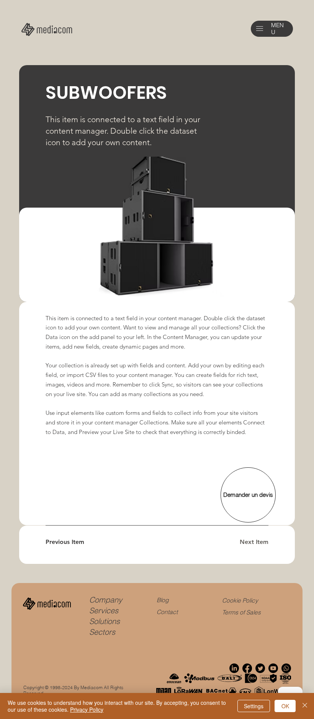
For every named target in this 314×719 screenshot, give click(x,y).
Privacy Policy (86, 709)
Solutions (104, 621)
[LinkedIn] (234, 668)
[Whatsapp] (286, 668)
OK (285, 706)
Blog (162, 600)
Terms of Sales (241, 612)
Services (103, 610)
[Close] (304, 706)
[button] (259, 28)
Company (105, 599)
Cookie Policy (240, 600)
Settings (253, 706)
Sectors (102, 632)
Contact (167, 612)
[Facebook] (247, 668)
